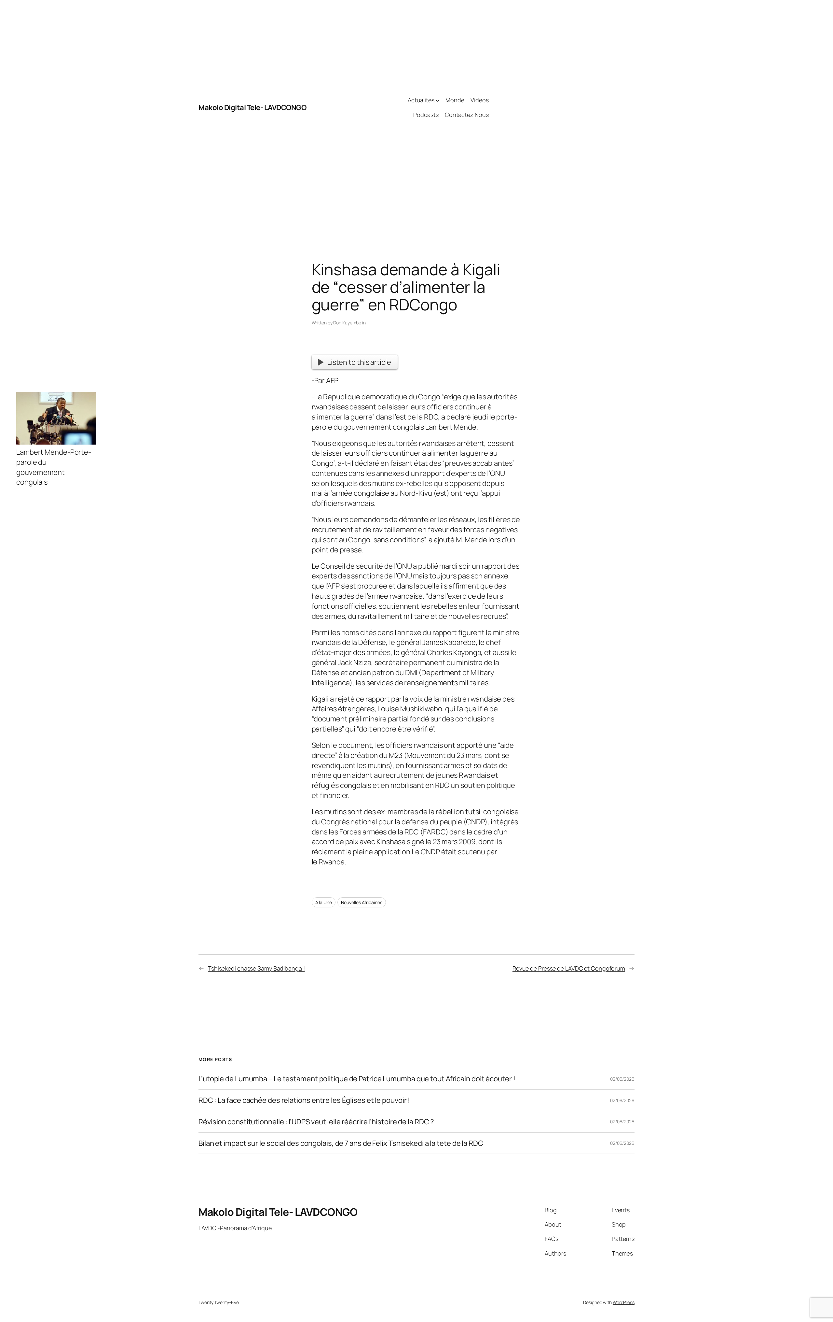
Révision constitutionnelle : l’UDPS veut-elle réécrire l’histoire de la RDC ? (316, 1122)
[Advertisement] (561, 107)
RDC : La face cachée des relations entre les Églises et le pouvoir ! (304, 1100)
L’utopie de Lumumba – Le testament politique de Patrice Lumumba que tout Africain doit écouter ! (356, 1079)
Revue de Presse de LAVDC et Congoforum (568, 968)
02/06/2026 (622, 1079)
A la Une (323, 902)
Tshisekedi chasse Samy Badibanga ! (256, 968)
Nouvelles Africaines (361, 902)
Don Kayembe (347, 323)
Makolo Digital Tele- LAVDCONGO (252, 107)
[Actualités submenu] (437, 100)
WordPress (624, 1302)
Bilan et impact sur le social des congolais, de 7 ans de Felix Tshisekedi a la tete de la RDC (340, 1143)
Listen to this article (359, 362)
